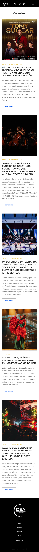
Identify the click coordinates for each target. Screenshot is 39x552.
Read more (9, 106)
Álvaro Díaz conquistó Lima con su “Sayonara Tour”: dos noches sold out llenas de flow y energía (17, 453)
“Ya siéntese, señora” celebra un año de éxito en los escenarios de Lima (19, 360)
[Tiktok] (24, 4)
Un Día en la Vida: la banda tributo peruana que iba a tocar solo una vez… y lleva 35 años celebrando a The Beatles (19, 267)
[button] (33, 3)
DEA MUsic (6, 64)
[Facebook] (15, 4)
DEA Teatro (6, 354)
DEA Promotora (17, 64)
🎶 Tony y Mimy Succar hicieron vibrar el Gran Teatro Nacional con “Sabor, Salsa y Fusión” (18, 71)
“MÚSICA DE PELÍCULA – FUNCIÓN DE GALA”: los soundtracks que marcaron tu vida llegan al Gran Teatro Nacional (18, 169)
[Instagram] (19, 4)
